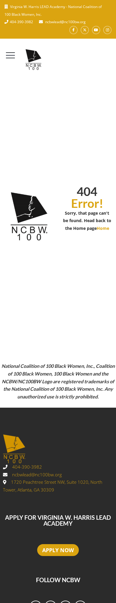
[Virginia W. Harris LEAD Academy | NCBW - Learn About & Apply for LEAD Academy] (46, 59)
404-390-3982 (21, 21)
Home (103, 228)
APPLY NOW (58, 550)
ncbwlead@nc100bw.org (65, 21)
